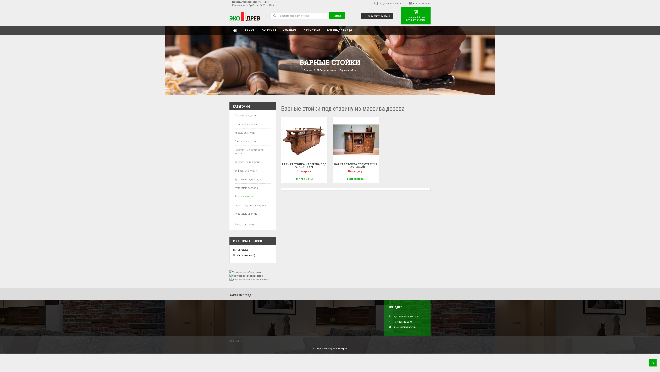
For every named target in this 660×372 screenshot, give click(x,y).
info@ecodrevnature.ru (390, 3)
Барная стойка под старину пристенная (355, 165)
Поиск (337, 15)
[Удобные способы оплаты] (245, 271)
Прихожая (312, 30)
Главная (235, 30)
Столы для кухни (245, 115)
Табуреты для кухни (247, 162)
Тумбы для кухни (245, 224)
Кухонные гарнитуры (248, 179)
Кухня (249, 30)
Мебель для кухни (326, 70)
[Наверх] (653, 364)
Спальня (289, 30)
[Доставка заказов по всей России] (249, 279)
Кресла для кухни (245, 132)
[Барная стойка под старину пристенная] (356, 140)
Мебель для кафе (339, 30)
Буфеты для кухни (246, 170)
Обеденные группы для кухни (249, 151)
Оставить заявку (378, 16)
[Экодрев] (247, 16)
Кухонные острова (246, 187)
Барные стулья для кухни (250, 205)
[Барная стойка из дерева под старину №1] (304, 140)
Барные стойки (244, 196)
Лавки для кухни (245, 141)
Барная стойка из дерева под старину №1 (304, 165)
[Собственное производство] (246, 275)
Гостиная (268, 30)
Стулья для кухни (246, 124)
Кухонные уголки (246, 213)
